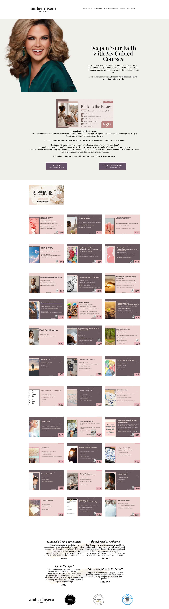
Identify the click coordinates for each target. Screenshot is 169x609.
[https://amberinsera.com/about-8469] (43, 9)
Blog (128, 8)
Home (85, 8)
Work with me (98, 8)
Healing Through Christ (111, 8)
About (90, 8)
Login (133, 8)
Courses (122, 8)
